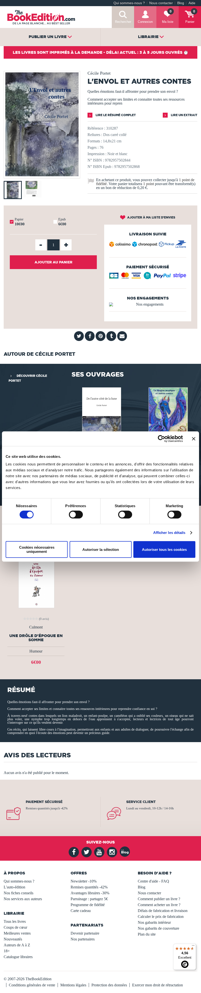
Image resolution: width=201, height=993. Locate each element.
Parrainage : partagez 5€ (89, 899)
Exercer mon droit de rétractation (157, 985)
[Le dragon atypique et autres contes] (168, 414)
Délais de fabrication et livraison (163, 911)
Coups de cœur (15, 927)
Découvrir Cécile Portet (28, 378)
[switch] (76, 514)
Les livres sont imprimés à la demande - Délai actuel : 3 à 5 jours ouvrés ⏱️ (100, 52)
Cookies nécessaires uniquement (36, 549)
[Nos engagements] (147, 304)
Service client (141, 802)
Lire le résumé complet (115, 115)
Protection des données (109, 985)
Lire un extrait (183, 115)
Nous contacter (161, 3)
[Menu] (193, 947)
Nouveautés (13, 939)
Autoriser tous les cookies (164, 549)
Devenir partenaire (85, 933)
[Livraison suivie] (147, 245)
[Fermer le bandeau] (193, 438)
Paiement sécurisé (44, 802)
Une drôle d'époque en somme (36, 638)
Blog (180, 3)
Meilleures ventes (17, 933)
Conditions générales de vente (32, 985)
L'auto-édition (14, 887)
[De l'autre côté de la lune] (101, 414)
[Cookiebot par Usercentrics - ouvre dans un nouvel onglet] (161, 438)
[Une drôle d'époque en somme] (35, 580)
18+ (7, 951)
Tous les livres (15, 921)
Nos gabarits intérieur (154, 922)
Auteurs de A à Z (17, 945)
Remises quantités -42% (89, 887)
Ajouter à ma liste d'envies (150, 217)
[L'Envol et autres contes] (42, 175)
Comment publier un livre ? (159, 899)
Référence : (96, 128)
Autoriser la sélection (100, 549)
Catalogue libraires (18, 957)
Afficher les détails (169, 533)
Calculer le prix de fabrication (161, 916)
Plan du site (147, 934)
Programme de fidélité (88, 905)
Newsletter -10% (84, 881)
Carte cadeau (81, 911)
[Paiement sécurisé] (147, 277)
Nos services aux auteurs (23, 899)
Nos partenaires (83, 939)
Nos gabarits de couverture (158, 928)
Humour (35, 651)
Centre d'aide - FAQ (153, 881)
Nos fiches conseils (18, 893)
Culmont (36, 627)
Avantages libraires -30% (90, 893)
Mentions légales (73, 985)
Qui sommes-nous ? (129, 3)
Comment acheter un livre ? (159, 905)
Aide (191, 3)
